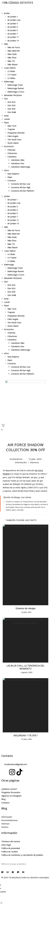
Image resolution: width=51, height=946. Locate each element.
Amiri (6, 115)
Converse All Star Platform (22, 190)
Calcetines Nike (17, 160)
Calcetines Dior (17, 163)
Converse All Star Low (20, 184)
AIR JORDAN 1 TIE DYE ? (25, 735)
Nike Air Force (13, 47)
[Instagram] (12, 772)
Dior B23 (11, 105)
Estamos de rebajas (25, 608)
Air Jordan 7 (12, 33)
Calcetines (11, 156)
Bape (9, 177)
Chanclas (11, 150)
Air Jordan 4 (12, 27)
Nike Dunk (12, 54)
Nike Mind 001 (13, 50)
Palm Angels (12, 136)
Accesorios (9, 146)
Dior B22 (11, 102)
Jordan (7, 13)
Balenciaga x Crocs (15, 91)
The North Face (14, 139)
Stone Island (12, 143)
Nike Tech (11, 126)
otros (6, 170)
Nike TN (11, 61)
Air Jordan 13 (13, 40)
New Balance (13, 173)
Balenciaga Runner (15, 88)
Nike (6, 44)
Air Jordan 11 (13, 37)
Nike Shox (11, 57)
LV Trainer (11, 74)
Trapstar (11, 129)
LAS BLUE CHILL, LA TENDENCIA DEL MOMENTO (25, 667)
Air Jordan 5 (12, 30)
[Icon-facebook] (4, 772)
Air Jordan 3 (12, 23)
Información (21, 462)
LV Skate (11, 71)
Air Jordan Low (13, 20)
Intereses (34, 462)
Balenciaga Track (15, 85)
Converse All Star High (20, 187)
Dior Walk (11, 112)
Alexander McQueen (13, 95)
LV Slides (11, 78)
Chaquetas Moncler (16, 132)
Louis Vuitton (10, 68)
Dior (6, 98)
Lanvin (7, 119)
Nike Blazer (12, 64)
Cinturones (12, 153)
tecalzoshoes (16, 459)
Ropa (6, 122)
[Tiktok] (19, 772)
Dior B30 (11, 108)
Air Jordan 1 (12, 16)
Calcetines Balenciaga (20, 167)
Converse (11, 180)
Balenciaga (9, 81)
